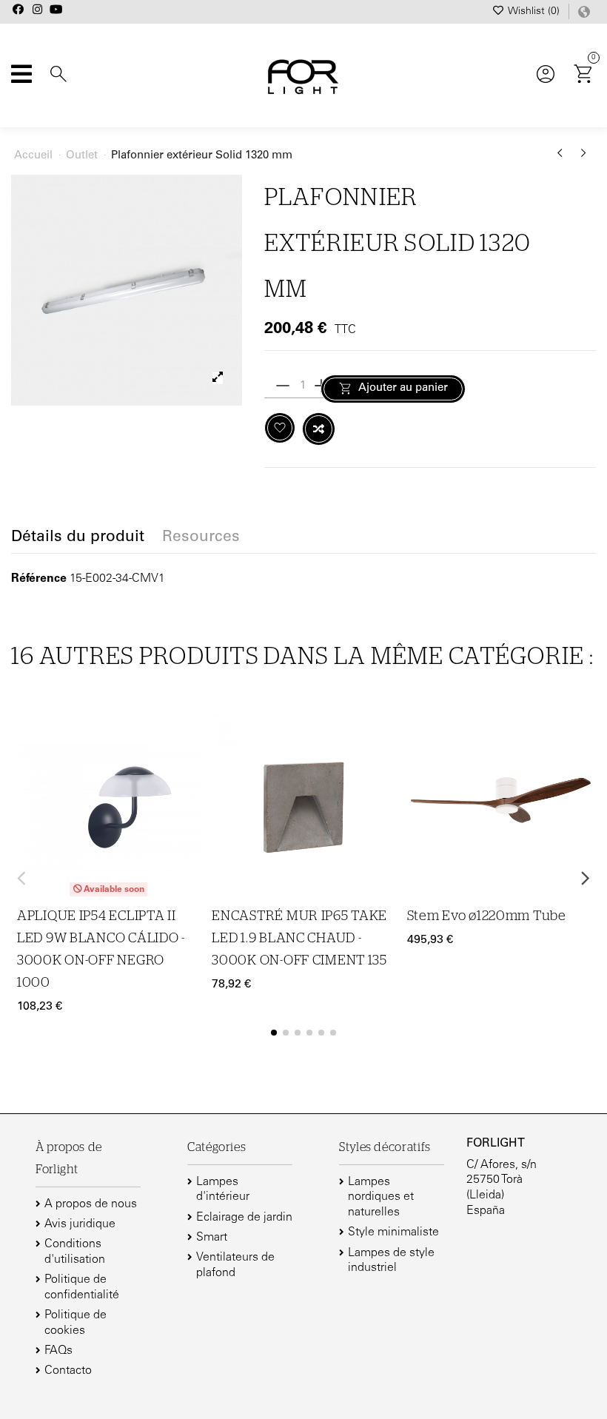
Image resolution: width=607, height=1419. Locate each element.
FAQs (58, 1351)
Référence (39, 579)
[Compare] (189, 767)
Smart (211, 1238)
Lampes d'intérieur (222, 1190)
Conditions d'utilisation (74, 1252)
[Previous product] (562, 158)
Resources (201, 538)
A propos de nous (90, 1204)
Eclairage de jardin (244, 1218)
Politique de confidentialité (81, 1287)
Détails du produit (77, 538)
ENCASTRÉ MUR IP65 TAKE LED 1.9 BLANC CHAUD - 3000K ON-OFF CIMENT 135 (299, 938)
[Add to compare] (318, 429)
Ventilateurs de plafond (235, 1265)
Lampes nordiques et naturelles (381, 1197)
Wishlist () (534, 12)
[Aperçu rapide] (189, 796)
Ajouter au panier (403, 388)
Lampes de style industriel (391, 1261)
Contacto (68, 1371)
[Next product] (583, 158)
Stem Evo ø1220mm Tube (486, 916)
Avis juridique (79, 1224)
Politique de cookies (75, 1323)
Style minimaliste (393, 1232)
